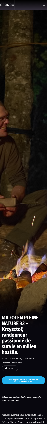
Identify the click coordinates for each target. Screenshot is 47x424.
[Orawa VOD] (7, 5)
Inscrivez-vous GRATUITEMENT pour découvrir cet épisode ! (23, 380)
